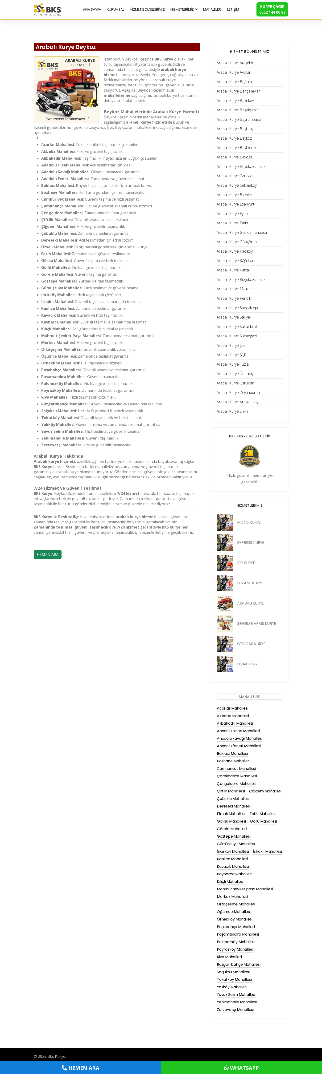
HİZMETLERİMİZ (182, 9)
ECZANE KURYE (250, 583)
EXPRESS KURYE (250, 542)
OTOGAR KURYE (251, 643)
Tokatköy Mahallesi (234, 979)
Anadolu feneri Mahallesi (239, 746)
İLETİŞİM (233, 9)
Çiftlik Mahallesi (231, 791)
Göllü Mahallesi (263, 821)
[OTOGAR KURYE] (225, 644)
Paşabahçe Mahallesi (236, 926)
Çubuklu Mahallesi (233, 798)
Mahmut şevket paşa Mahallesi (245, 889)
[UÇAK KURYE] (225, 664)
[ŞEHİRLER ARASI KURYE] (225, 623)
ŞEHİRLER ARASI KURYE (256, 623)
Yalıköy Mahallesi (232, 987)
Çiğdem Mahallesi (265, 791)
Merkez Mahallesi (232, 896)
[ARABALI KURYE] (225, 603)
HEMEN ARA (47, 554)
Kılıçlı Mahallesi (230, 881)
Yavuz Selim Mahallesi (236, 994)
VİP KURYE (246, 562)
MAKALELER (212, 9)
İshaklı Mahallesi (267, 851)
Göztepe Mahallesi (234, 836)
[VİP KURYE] (225, 563)
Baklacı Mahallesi (232, 753)
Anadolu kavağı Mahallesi (239, 738)
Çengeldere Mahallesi (236, 783)
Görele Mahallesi (232, 829)
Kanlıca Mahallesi (232, 859)
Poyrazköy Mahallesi (235, 949)
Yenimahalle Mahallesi (237, 1002)
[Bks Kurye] (47, 9)
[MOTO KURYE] (225, 522)
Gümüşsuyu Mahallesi (236, 844)
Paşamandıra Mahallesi (238, 934)
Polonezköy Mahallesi (236, 942)
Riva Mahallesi (229, 957)
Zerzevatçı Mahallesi (235, 1009)
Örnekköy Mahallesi (234, 919)
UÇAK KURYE (248, 664)
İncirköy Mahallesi (233, 851)
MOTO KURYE (249, 522)
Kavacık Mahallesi (233, 866)
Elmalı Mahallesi (231, 813)
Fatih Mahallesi (263, 813)
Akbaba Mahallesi (233, 716)
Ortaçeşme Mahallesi (236, 904)
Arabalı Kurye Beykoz (66, 47)
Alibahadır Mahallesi (235, 723)
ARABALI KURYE (250, 603)
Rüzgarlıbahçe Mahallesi (238, 964)
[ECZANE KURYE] (225, 583)
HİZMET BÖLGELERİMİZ (147, 9)
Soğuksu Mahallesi (233, 972)
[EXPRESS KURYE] (225, 542)
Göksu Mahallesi (231, 821)
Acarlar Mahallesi (232, 708)
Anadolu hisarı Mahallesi (238, 731)
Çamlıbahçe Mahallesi (237, 776)
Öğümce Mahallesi (234, 911)
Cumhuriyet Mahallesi (236, 768)
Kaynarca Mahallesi (234, 874)
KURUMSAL (115, 9)
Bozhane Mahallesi (233, 761)
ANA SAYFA (92, 9)
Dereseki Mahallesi (233, 806)
